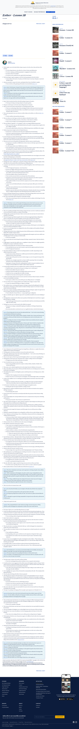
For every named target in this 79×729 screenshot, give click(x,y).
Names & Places (22, 692)
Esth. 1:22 (5, 342)
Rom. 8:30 (6, 654)
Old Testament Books (6, 685)
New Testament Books (6, 683)
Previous (38, 23)
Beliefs (20, 707)
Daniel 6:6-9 (31, 466)
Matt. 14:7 (5, 491)
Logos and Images (5, 722)
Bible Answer (62, 81)
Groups (4, 703)
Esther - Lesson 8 (65, 53)
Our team (20, 711)
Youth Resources (5, 692)
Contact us (38, 705)
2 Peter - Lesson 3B (66, 76)
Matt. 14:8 (5, 493)
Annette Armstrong (11, 63)
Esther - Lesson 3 (65, 143)
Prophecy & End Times (23, 686)
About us (20, 705)
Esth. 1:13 (5, 312)
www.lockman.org (29, 661)
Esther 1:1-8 (34, 83)
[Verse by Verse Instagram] (76, 722)
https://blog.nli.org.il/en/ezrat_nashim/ (11, 153)
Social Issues (21, 694)
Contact (38, 703)
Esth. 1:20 (5, 338)
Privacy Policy (21, 722)
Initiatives (39, 681)
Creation (20, 685)
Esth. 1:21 (5, 341)
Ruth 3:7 (12, 160)
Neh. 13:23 (5, 593)
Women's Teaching (5, 690)
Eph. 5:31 (5, 549)
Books (3, 696)
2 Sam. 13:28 (21, 160)
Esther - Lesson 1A (65, 38)
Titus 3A (62, 101)
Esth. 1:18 (5, 330)
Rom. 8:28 (6, 648)
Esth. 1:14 (5, 315)
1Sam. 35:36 (16, 160)
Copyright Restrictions (14, 722)
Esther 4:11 (11, 199)
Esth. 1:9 (5, 87)
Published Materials (40, 684)
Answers (21, 681)
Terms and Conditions (28, 722)
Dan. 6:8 (5, 478)
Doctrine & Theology (23, 688)
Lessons (61, 28)
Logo (62, 699)
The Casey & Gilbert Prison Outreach (43, 691)
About (20, 703)
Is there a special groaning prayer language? (65, 85)
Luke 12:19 (33, 160)
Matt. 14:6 (5, 488)
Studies (4, 681)
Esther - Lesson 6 (65, 135)
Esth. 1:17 (5, 326)
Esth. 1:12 (5, 96)
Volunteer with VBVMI (40, 696)
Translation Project (39, 697)
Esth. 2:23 (41, 113)
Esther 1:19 (5, 504)
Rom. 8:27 (6, 645)
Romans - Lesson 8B (66, 30)
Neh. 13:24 (5, 594)
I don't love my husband (64, 94)
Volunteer (38, 707)
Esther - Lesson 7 (65, 120)
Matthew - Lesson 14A (67, 69)
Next (43, 23)
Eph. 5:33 (5, 554)
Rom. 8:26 (6, 643)
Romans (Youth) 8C (66, 45)
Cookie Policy (53, 5)
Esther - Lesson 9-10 (66, 151)
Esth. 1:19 (5, 333)
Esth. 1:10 (5, 88)
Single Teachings (5, 686)
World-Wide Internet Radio (41, 689)
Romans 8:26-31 (21, 639)
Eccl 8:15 (26, 160)
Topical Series (4, 688)
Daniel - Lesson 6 (65, 61)
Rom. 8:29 (6, 651)
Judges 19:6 (7, 160)
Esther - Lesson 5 (65, 112)
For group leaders (5, 707)
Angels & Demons (22, 690)
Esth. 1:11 (5, 93)
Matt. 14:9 (5, 496)
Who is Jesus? (21, 683)
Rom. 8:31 (5, 657)
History (20, 709)
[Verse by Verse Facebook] (73, 722)
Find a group (4, 705)
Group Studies (4, 694)
